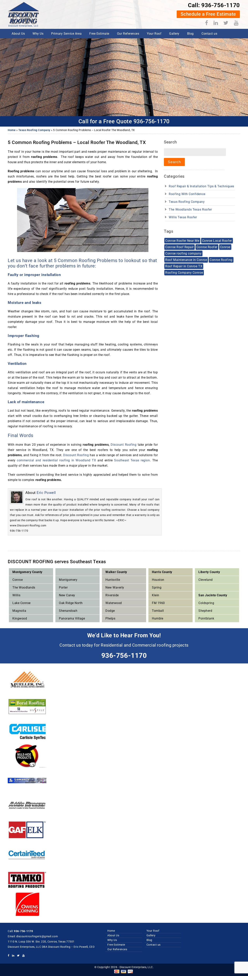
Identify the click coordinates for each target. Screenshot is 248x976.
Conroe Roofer (206, 247)
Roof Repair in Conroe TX (183, 266)
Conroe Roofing (221, 260)
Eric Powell (46, 492)
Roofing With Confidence (187, 194)
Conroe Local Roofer (217, 241)
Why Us (38, 33)
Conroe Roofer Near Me (182, 241)
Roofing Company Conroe (184, 272)
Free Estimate (99, 33)
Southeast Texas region (131, 460)
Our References (128, 33)
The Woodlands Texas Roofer (190, 209)
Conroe (225, 247)
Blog (190, 33)
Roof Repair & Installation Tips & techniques (201, 186)
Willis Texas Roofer (183, 217)
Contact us (209, 33)
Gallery (174, 33)
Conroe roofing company (183, 253)
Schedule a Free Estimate (208, 14)
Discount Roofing (123, 444)
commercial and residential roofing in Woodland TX (56, 460)
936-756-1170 (220, 5)
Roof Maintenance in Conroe (186, 260)
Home (12, 130)
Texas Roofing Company (34, 130)
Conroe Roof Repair (179, 247)
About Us (18, 33)
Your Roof (154, 33)
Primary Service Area (66, 33)
